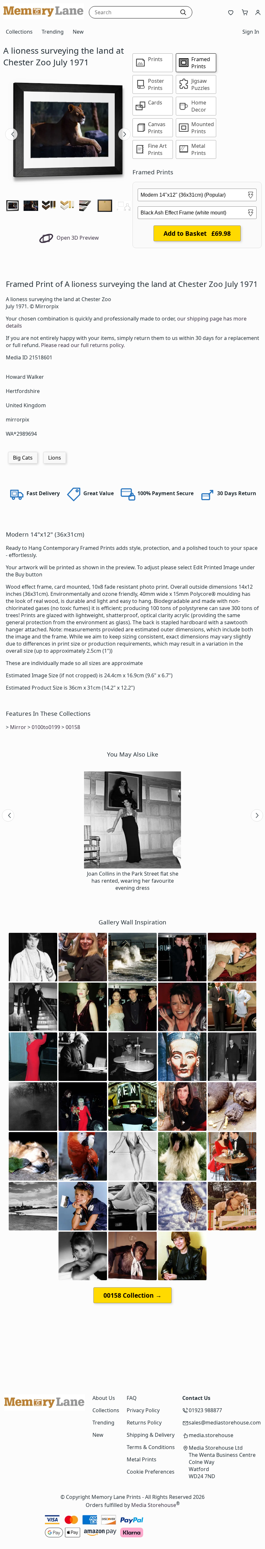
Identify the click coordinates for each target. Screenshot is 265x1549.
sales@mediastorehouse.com (225, 1422)
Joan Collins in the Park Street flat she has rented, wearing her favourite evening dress (132, 880)
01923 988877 (205, 1410)
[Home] (43, 17)
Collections (19, 31)
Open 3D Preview (77, 237)
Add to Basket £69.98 (197, 233)
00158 (73, 727)
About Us (103, 1398)
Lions (54, 457)
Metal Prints (141, 1459)
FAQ (132, 1398)
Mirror (18, 727)
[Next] (124, 134)
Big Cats (23, 457)
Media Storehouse (153, 1505)
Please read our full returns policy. (83, 345)
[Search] (183, 12)
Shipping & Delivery (151, 1434)
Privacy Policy (143, 1410)
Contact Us (196, 1398)
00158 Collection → (132, 1295)
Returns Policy (144, 1422)
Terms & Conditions (151, 1447)
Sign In (250, 31)
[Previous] (11, 134)
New (78, 31)
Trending (53, 31)
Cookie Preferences (151, 1471)
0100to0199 (46, 727)
